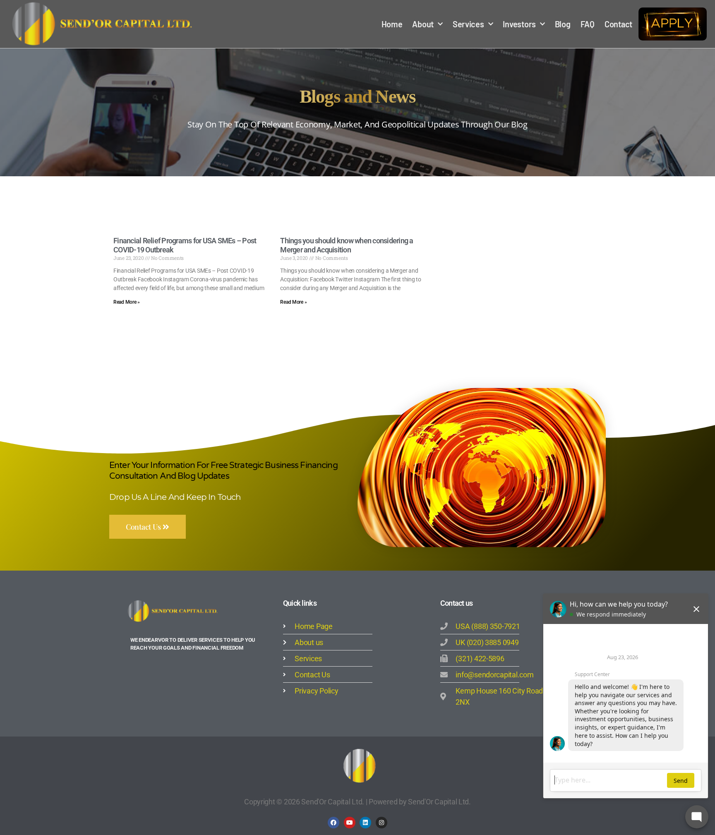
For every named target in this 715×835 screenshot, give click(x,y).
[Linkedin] (365, 822)
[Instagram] (381, 822)
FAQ (588, 24)
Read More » (126, 302)
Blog (563, 24)
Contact (618, 24)
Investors (519, 24)
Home (392, 24)
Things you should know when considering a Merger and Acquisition (346, 245)
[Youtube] (349, 822)
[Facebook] (333, 822)
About (423, 24)
